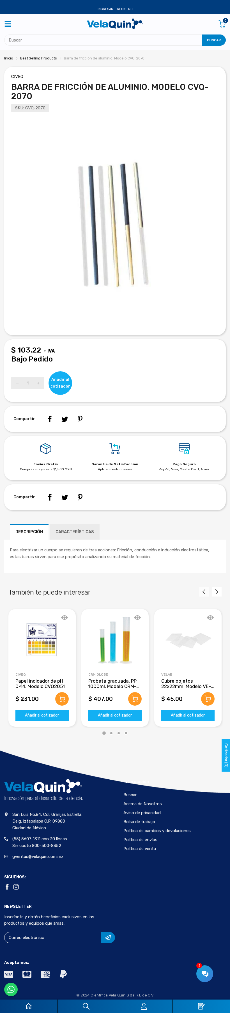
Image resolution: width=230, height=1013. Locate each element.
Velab (166, 674)
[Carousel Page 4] (126, 733)
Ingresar (105, 9)
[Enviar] (108, 937)
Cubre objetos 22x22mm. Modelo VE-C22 (186, 686)
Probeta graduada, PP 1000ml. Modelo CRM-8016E (112, 686)
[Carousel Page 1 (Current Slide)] (104, 733)
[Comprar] (62, 699)
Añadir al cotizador (42, 715)
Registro (125, 9)
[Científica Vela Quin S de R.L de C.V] (115, 24)
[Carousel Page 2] (111, 733)
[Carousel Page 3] (118, 733)
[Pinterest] (80, 419)
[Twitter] (65, 419)
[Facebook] (49, 419)
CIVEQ (17, 76)
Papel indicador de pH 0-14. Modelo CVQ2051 (40, 683)
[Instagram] (16, 887)
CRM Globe (98, 674)
